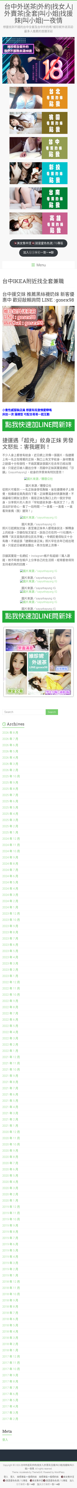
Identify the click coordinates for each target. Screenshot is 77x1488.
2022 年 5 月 (10, 1026)
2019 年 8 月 (10, 1231)
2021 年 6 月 (10, 1094)
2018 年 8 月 (10, 1306)
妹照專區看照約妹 (27, 1477)
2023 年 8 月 (10, 932)
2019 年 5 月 (10, 1250)
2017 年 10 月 (11, 1369)
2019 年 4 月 (10, 1256)
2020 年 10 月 (11, 1144)
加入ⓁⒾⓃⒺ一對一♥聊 (38, 252)
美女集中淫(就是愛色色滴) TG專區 (40, 243)
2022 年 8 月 (10, 1007)
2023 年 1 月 (10, 976)
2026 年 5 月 (10, 751)
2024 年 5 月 (10, 882)
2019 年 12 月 (11, 1207)
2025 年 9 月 (10, 782)
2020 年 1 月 (10, 1200)
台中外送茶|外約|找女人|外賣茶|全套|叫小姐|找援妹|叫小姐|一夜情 (38, 13)
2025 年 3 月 (10, 820)
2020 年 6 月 (10, 1169)
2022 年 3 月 (10, 1038)
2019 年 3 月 (10, 1263)
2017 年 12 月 (11, 1356)
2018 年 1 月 (10, 1350)
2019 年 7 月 (10, 1238)
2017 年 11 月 (11, 1362)
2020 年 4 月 (10, 1182)
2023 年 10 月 (11, 920)
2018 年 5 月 (10, 1325)
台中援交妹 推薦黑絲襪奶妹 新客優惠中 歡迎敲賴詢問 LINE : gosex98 (38, 297)
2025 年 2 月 (10, 826)
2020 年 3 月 (10, 1188)
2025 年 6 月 (10, 801)
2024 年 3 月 (10, 895)
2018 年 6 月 (10, 1319)
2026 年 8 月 (10, 732)
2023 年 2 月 (10, 969)
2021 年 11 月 (11, 1063)
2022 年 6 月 (10, 1019)
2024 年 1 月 (10, 907)
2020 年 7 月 (10, 1163)
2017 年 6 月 (10, 1394)
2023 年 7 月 (10, 938)
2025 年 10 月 (11, 776)
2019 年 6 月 (10, 1244)
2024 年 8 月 (10, 863)
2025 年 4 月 (10, 813)
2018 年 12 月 (11, 1281)
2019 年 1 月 (10, 1275)
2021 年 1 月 (10, 1125)
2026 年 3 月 (10, 764)
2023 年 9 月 (10, 926)
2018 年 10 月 (11, 1294)
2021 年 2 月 (10, 1119)
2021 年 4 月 (10, 1107)
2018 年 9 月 (10, 1300)
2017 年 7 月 (10, 1387)
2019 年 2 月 (10, 1269)
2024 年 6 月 (10, 876)
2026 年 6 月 (10, 745)
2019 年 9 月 (10, 1225)
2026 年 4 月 (10, 757)
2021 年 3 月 (10, 1113)
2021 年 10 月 (11, 1069)
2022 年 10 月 (11, 994)
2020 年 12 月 (11, 1132)
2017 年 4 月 (10, 1406)
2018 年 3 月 (10, 1338)
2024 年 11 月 (11, 845)
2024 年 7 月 (10, 870)
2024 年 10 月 (11, 851)
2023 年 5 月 (10, 951)
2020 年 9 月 (10, 1150)
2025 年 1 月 (10, 832)
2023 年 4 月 (10, 957)
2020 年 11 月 (11, 1138)
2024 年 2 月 (10, 901)
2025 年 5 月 (10, 807)
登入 (5, 1439)
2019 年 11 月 (11, 1213)
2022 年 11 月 (11, 988)
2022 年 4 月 (10, 1032)
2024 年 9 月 (10, 857)
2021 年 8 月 (10, 1082)
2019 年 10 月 (11, 1219)
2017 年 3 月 (10, 1412)
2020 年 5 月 (10, 1175)
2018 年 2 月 (10, 1344)
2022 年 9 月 (10, 1001)
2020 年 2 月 (10, 1194)
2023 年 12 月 (11, 913)
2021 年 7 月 (10, 1088)
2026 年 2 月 (10, 770)
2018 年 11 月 (11, 1288)
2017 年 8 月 (10, 1381)
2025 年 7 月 (10, 795)
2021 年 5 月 (10, 1100)
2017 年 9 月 (10, 1375)
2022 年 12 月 (11, 982)
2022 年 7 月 (10, 1013)
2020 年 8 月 (10, 1157)
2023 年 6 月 (10, 944)
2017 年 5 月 (10, 1400)
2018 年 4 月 (10, 1331)
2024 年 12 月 (11, 838)
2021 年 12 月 (11, 1057)
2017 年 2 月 (10, 1419)
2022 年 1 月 (10, 1051)
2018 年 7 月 (10, 1313)
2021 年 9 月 (10, 1075)
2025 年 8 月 (10, 789)
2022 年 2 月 (10, 1044)
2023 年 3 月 (10, 963)
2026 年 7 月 (10, 739)
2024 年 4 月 (10, 888)
